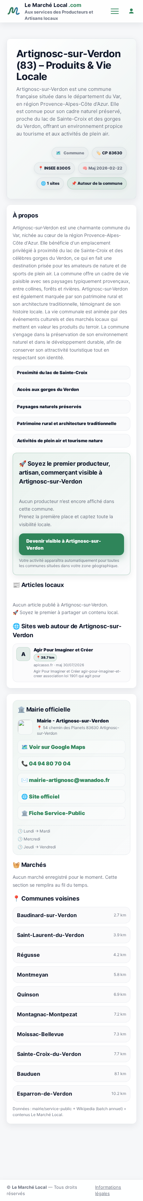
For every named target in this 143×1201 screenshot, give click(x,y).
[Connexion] (131, 11)
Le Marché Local (53, 5)
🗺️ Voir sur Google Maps (53, 747)
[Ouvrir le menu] (114, 11)
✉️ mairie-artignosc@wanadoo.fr (65, 780)
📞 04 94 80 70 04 (46, 763)
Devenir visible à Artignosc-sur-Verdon (63, 544)
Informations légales (108, 1190)
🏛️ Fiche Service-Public (53, 813)
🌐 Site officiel (40, 796)
